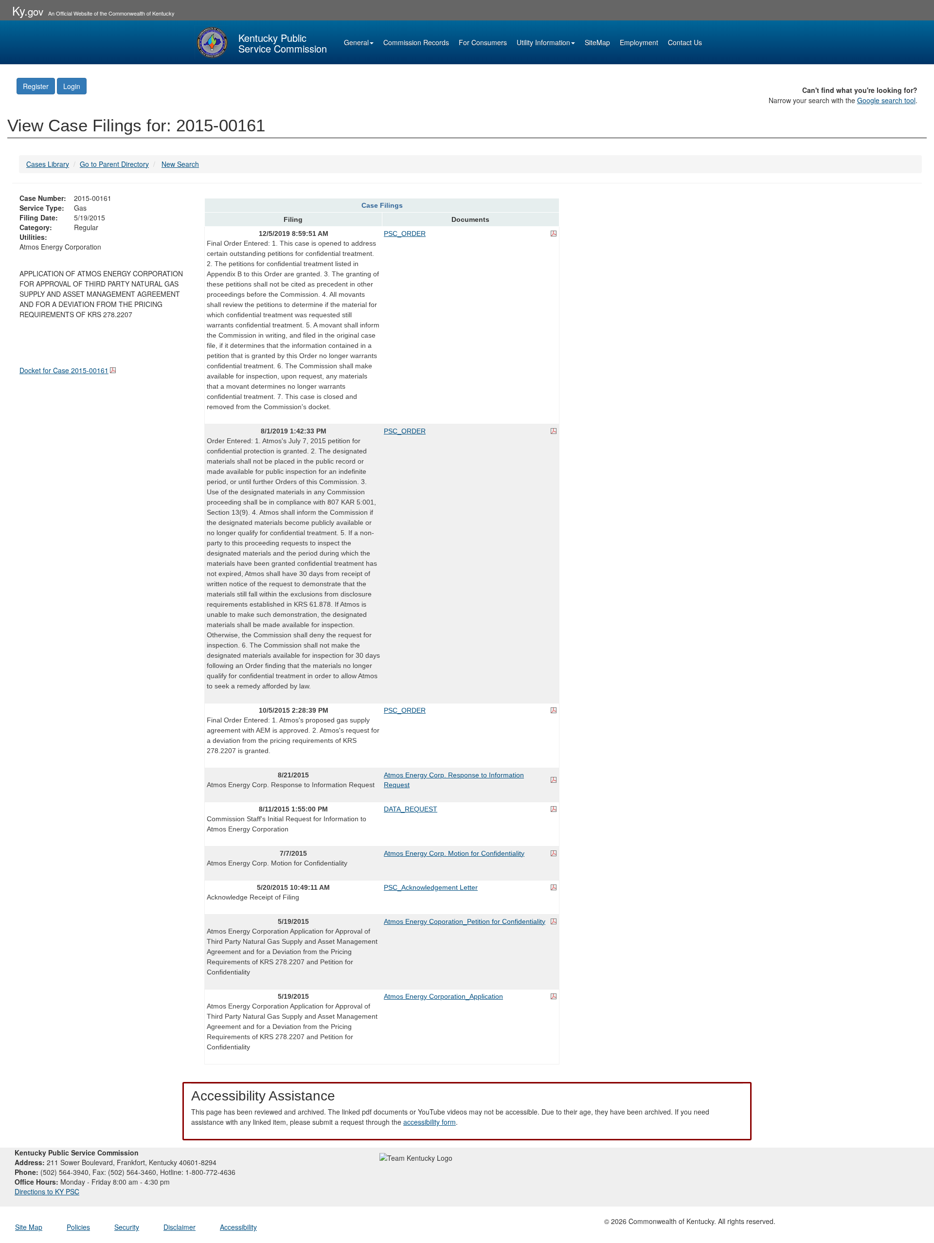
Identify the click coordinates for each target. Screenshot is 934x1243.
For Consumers (483, 42)
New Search (180, 164)
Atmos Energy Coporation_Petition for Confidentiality (464, 921)
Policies (78, 1227)
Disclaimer (179, 1227)
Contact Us (685, 42)
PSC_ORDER (405, 233)
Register (36, 86)
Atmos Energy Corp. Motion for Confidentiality (454, 853)
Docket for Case (63, 370)
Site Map (28, 1227)
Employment (639, 42)
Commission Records (416, 42)
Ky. (27, 10)
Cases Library (47, 164)
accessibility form (429, 1122)
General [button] (356, 42)
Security (126, 1227)
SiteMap (597, 42)
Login (71, 86)
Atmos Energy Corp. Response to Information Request (454, 780)
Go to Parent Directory (114, 164)
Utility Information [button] (543, 42)
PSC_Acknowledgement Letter (431, 887)
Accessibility (238, 1227)
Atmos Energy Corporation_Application (443, 996)
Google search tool (886, 100)
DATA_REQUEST (410, 809)
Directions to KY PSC (47, 1191)
